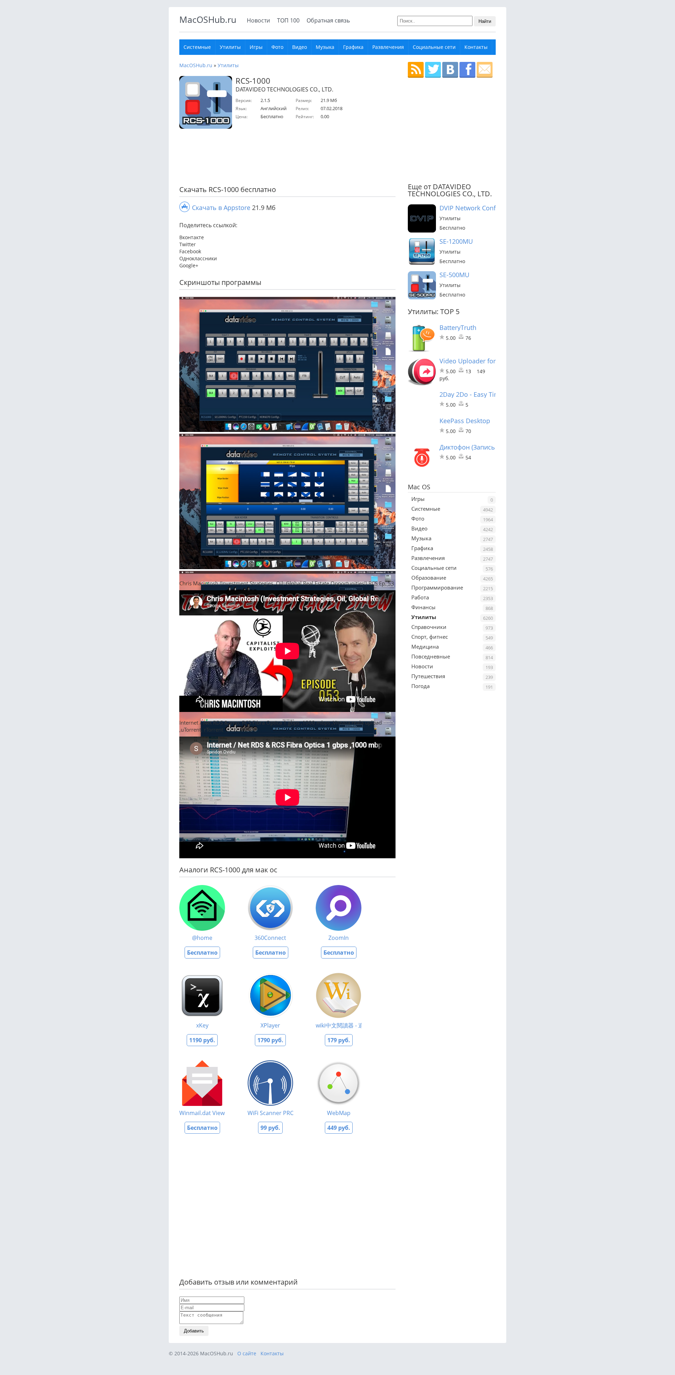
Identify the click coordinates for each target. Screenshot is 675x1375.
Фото (277, 47)
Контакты (476, 47)
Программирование (437, 587)
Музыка (325, 47)
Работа (420, 597)
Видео (299, 47)
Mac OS (419, 487)
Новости (258, 20)
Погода (420, 685)
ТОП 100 (288, 20)
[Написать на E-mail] (485, 70)
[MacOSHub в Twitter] (433, 70)
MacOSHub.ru (207, 19)
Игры (256, 47)
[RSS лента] (416, 70)
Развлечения (388, 47)
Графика (353, 47)
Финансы (423, 607)
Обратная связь (328, 20)
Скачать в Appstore (221, 207)
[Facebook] (467, 70)
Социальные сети (434, 47)
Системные (197, 47)
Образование (428, 577)
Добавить (194, 1330)
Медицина (425, 646)
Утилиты (230, 47)
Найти (484, 21)
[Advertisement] (284, 158)
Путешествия (428, 676)
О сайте (246, 1353)
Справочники (428, 626)
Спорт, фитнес (429, 636)
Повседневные (430, 656)
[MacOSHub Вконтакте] (450, 70)
